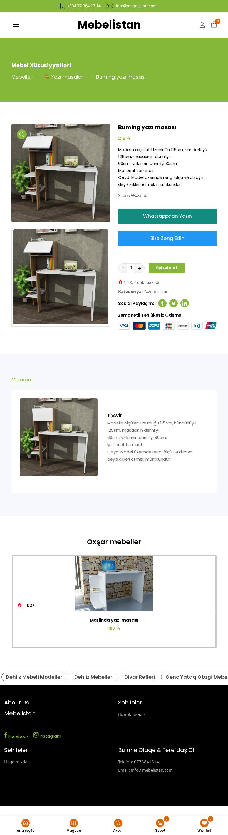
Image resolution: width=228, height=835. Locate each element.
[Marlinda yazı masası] (114, 583)
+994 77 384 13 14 (84, 6)
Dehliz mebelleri (94, 676)
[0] (214, 24)
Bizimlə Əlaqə (131, 714)
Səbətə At (167, 268)
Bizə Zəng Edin (167, 238)
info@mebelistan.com (136, 6)
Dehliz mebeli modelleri (35, 676)
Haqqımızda (15, 761)
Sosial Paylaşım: (136, 303)
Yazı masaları (156, 291)
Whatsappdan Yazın (167, 216)
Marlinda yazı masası (114, 620)
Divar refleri (139, 676)
